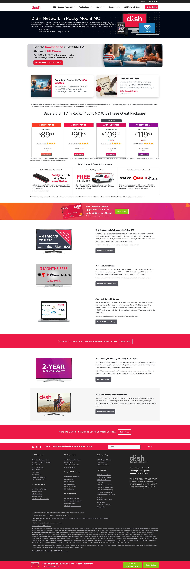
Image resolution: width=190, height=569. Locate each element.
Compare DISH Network (71, 477)
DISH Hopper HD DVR (104, 460)
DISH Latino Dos (37, 494)
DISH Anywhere (102, 462)
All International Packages (72, 460)
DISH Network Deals (132, 7)
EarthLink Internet (69, 503)
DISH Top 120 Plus (37, 467)
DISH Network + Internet (72, 498)
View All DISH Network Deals (106, 284)
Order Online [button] (151, 7)
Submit (150, 447)
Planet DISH (49, 551)
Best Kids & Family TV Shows (106, 495)
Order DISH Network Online (40, 460)
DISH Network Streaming (105, 490)
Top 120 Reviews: (41, 143)
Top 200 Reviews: (106, 143)
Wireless (142, 1)
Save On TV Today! (103, 379)
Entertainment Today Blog (105, 492)
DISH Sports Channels (104, 477)
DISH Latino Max (37, 496)
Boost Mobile (114, 7)
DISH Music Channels (104, 480)
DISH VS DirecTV (69, 479)
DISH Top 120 (36, 465)
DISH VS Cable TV (70, 484)
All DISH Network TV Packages (41, 462)
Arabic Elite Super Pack (71, 465)
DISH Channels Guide (104, 475)
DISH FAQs (100, 482)
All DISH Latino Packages (39, 489)
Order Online (151, 565)
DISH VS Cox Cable (70, 486)
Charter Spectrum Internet (72, 506)
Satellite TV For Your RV (39, 479)
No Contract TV (36, 474)
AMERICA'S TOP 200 (111, 125)
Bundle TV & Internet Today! (106, 322)
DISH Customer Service (104, 485)
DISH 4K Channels (103, 465)
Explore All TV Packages (105, 250)
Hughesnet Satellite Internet (73, 501)
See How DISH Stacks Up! (105, 411)
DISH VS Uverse (69, 489)
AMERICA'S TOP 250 (143, 125)
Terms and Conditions (103, 504)
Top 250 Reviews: (138, 143)
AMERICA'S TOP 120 (46, 125)
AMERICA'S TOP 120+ (79, 125)
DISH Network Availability (105, 487)
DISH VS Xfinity (69, 481)
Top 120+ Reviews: (74, 143)
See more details (46, 148)
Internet (99, 7)
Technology (84, 7)
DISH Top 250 (36, 472)
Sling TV (99, 497)
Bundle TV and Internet (39, 477)
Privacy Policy (101, 507)
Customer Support (153, 1)
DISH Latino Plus (37, 491)
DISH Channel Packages (63, 7)
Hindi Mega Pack (69, 462)
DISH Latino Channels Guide (40, 499)
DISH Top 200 (36, 470)
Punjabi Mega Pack (70, 467)
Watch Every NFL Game (104, 499)
